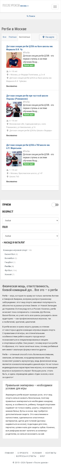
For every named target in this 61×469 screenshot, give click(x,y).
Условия (37, 453)
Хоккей (9, 274)
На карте (49, 37)
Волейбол (11, 258)
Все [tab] (4, 37)
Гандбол (10, 262)
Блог (42, 456)
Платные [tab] (13, 37)
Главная (9, 453)
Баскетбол (11, 254)
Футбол (11, 270)
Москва (24, 6)
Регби (9, 266)
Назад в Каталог (14, 242)
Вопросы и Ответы (26, 456)
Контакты (51, 453)
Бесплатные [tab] (24, 37)
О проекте (23, 453)
